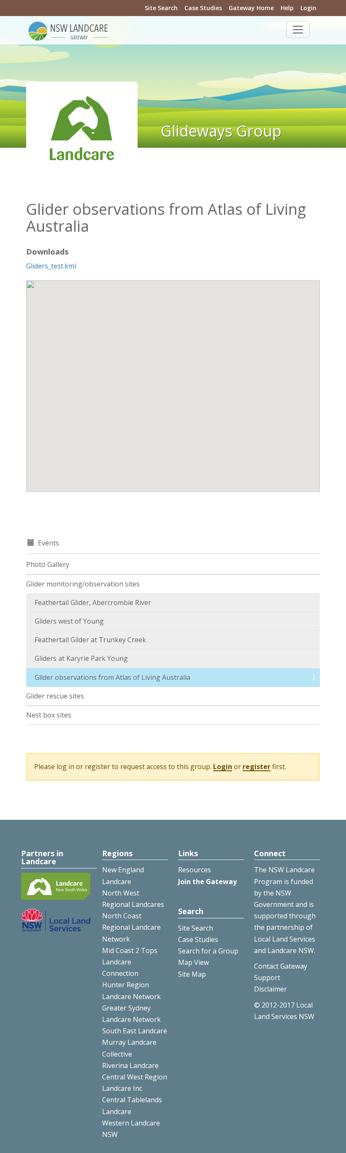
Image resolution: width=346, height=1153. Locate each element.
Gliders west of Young (69, 621)
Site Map (192, 974)
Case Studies (203, 8)
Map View (193, 962)
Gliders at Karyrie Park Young (81, 658)
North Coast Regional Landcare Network (131, 927)
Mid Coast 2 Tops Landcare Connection (129, 962)
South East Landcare (134, 1030)
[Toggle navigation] (298, 29)
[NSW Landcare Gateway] (68, 30)
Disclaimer (270, 989)
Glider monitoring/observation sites (83, 584)
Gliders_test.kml (51, 266)
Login (308, 8)
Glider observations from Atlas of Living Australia (112, 677)
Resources (194, 869)
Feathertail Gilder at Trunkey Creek (90, 639)
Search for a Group (208, 951)
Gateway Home (251, 8)
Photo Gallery (47, 564)
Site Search (161, 8)
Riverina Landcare (130, 1065)
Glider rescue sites (55, 696)
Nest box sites (48, 715)
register (256, 766)
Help (287, 8)
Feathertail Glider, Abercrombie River (93, 602)
